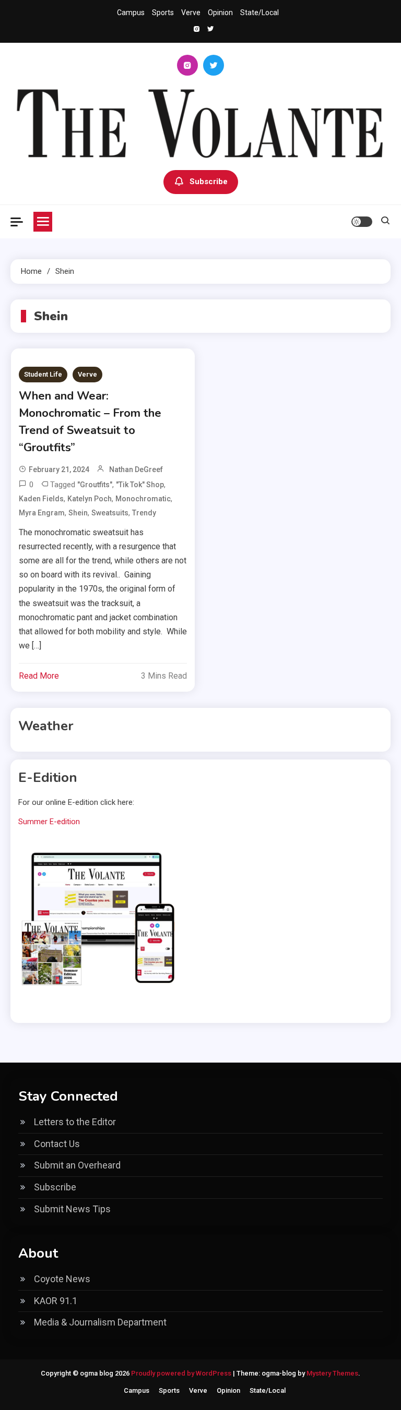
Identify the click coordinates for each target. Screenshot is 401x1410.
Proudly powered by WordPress (182, 1373)
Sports (163, 12)
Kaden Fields (41, 499)
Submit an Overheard (77, 1165)
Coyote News (62, 1278)
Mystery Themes (332, 1373)
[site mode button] (361, 221)
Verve (190, 12)
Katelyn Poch (89, 499)
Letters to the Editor (75, 1121)
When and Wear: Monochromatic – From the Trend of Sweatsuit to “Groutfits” (90, 421)
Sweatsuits (109, 513)
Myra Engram (42, 513)
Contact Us (57, 1143)
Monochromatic (143, 499)
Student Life (43, 374)
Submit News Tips (72, 1208)
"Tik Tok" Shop (140, 484)
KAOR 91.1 (55, 1300)
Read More (39, 676)
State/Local (259, 12)
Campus (131, 12)
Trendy (144, 513)
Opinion (220, 12)
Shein (78, 513)
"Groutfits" (94, 484)
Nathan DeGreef (136, 469)
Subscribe (209, 181)
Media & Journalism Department (100, 1322)
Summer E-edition (49, 821)
